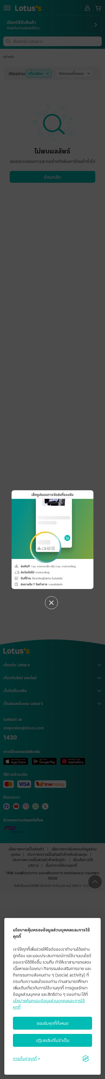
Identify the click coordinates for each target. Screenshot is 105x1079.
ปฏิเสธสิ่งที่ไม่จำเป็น (52, 1040)
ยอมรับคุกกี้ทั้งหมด (52, 1023)
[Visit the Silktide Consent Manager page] (85, 1058)
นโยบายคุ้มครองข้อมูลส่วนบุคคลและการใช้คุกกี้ (49, 1003)
